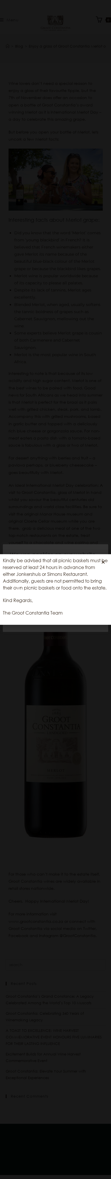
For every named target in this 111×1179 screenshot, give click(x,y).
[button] (103, 562)
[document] (55, 589)
